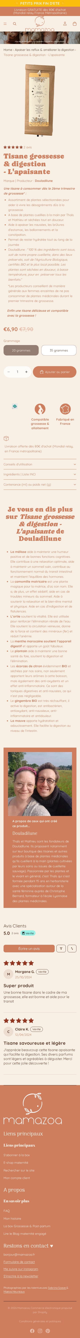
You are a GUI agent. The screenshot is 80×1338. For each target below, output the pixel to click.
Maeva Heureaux (14, 1291)
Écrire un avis (29, 948)
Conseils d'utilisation (18, 464)
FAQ (7, 1211)
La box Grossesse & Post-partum (27, 1226)
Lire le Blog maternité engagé (25, 1234)
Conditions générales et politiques (40, 1321)
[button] (14, 147)
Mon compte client (17, 1178)
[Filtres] (61, 948)
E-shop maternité (16, 1163)
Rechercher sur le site (19, 1170)
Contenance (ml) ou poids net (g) (27, 484)
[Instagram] (40, 1331)
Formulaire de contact (19, 1262)
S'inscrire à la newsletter (21, 1276)
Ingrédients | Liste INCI (20, 474)
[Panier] (75, 24)
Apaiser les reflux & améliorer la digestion (44, 50)
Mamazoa (23, 1308)
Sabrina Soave (57, 1287)
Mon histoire (12, 1219)
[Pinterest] (47, 1331)
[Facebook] (32, 1331)
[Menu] (5, 24)
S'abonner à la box (17, 1155)
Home (8, 50)
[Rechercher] (15, 24)
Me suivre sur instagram (21, 1269)
